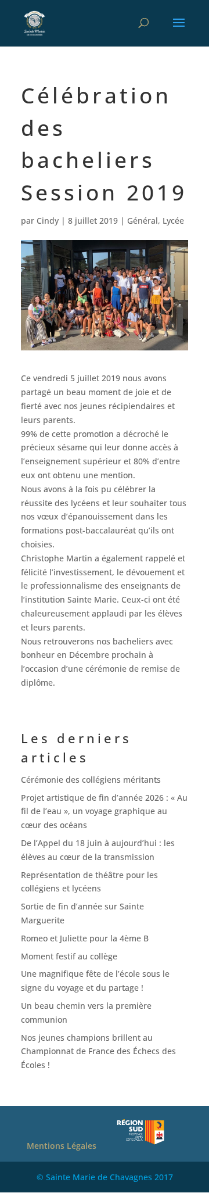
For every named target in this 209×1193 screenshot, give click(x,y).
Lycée (173, 220)
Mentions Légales (61, 1145)
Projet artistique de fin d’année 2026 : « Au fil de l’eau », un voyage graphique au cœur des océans (104, 811)
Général (142, 220)
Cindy (48, 220)
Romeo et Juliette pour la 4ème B (85, 938)
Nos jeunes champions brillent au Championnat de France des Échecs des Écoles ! (98, 1051)
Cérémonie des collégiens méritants (91, 779)
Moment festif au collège (69, 956)
